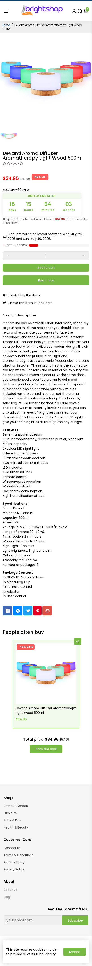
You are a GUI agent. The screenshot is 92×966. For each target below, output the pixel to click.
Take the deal (46, 749)
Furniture (10, 813)
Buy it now (46, 280)
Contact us (12, 848)
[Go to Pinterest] (37, 610)
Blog (7, 897)
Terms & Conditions (18, 855)
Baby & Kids (12, 820)
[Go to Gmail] (47, 610)
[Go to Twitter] (28, 610)
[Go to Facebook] (7, 610)
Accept (74, 952)
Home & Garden (16, 806)
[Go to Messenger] (17, 610)
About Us (10, 890)
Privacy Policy (14, 869)
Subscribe (75, 920)
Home (6, 25)
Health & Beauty (16, 827)
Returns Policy (14, 862)
